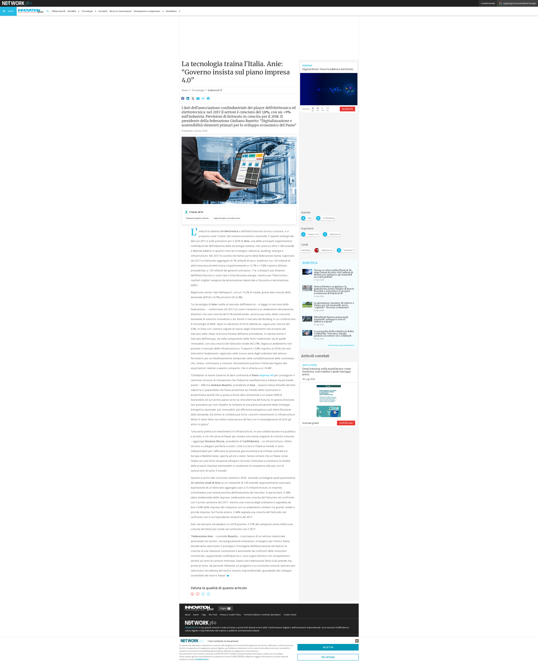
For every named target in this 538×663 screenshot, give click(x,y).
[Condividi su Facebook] (182, 98)
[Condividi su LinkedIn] (187, 98)
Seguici (223, 608)
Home (185, 90)
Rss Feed (213, 614)
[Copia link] (203, 98)
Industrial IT (215, 90)
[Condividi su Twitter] (193, 98)
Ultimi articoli (58, 11)
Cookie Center (290, 614)
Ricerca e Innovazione (121, 11)
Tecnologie (198, 90)
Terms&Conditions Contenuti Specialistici (262, 614)
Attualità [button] (71, 11)
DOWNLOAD (346, 423)
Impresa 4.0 (266, 375)
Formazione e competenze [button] (147, 11)
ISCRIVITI (347, 109)
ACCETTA (328, 647)
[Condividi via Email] (198, 98)
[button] (8, 11)
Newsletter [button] (171, 11)
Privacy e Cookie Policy (230, 614)
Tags (203, 614)
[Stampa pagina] (208, 98)
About (187, 614)
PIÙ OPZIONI (328, 657)
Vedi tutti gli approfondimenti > (341, 345)
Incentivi (102, 11)
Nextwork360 (191, 627)
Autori (196, 614)
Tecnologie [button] (87, 11)
